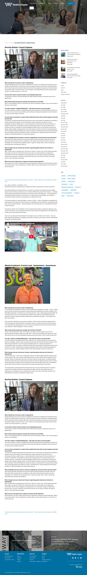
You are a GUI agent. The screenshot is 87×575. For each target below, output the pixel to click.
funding (64, 181)
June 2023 (63, 155)
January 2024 (64, 146)
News (21, 31)
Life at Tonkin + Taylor (9, 559)
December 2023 (64, 148)
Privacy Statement (9, 572)
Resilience (78, 187)
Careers (55, 3)
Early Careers (8, 557)
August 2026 (63, 102)
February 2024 (64, 144)
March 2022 (63, 164)
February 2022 (64, 166)
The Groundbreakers (67, 193)
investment (64, 184)
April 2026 (63, 107)
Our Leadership (33, 556)
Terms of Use (16, 572)
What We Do (33, 3)
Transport (76, 193)
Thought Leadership (65, 94)
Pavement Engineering (67, 187)
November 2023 (64, 151)
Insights (62, 3)
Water (63, 195)
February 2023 (64, 159)
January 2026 (64, 111)
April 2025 (63, 120)
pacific (71, 184)
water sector (70, 195)
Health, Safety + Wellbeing (35, 561)
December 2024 (64, 124)
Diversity (31, 559)
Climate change (71, 175)
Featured (17, 31)
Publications (44, 561)
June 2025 (63, 116)
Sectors (18, 556)
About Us (32, 554)
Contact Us (70, 3)
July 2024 (63, 133)
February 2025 (64, 122)
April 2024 (63, 140)
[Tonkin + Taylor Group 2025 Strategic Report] (22, 541)
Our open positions (9, 556)
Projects (50, 3)
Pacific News (63, 92)
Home (6, 42)
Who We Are (42, 3)
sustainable (73, 190)
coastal (63, 178)
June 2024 (63, 135)
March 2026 (63, 109)
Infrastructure (71, 181)
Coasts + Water (71, 178)
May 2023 (63, 157)
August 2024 (63, 131)
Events (62, 85)
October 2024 (64, 129)
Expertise (19, 557)
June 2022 (63, 161)
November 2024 (64, 126)
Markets (19, 561)
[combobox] (32, 8)
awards (63, 175)
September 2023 (64, 153)
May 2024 (63, 137)
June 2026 (63, 105)
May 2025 (63, 118)
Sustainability (65, 190)
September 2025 (64, 113)
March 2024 (63, 142)
